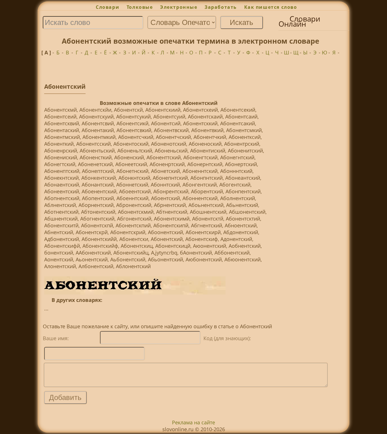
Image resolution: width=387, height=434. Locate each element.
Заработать (221, 7)
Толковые (140, 7)
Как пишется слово (270, 7)
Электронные (178, 7)
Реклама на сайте (193, 422)
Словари (107, 7)
